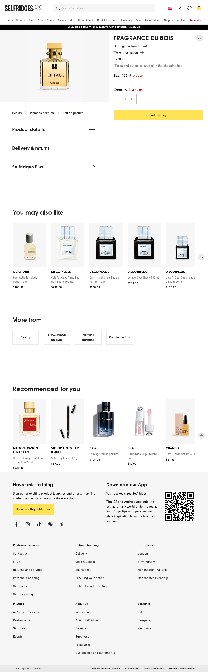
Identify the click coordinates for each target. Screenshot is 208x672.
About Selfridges (87, 620)
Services (19, 628)
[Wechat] (50, 527)
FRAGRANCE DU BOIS (143, 38)
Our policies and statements (95, 653)
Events (18, 636)
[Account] (180, 8)
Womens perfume (42, 113)
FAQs (16, 561)
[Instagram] (27, 527)
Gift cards (20, 586)
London (143, 553)
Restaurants (21, 620)
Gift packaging (23, 594)
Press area (83, 644)
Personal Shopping (26, 578)
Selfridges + (83, 569)
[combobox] (107, 8)
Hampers (144, 620)
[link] (29, 279)
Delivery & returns (31, 148)
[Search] (58, 8)
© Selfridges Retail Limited (27, 668)
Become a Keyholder (30, 509)
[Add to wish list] (199, 38)
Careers (81, 628)
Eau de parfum (73, 113)
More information (126, 52)
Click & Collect (85, 561)
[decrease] (119, 99)
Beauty (17, 113)
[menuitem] (9, 20)
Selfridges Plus (27, 167)
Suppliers (82, 636)
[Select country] (170, 8)
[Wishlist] (189, 8)
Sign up (135, 27)
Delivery (81, 553)
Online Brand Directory (91, 586)
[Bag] (199, 8)
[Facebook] (16, 527)
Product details (28, 129)
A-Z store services (26, 612)
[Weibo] (61, 527)
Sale (140, 612)
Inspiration (83, 612)
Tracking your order (89, 578)
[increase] (131, 99)
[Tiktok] (39, 527)
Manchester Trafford (152, 569)
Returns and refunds (27, 569)
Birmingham (146, 561)
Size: (122, 76)
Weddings (144, 628)
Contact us (20, 553)
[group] (104, 257)
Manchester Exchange (153, 578)
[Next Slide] (201, 257)
